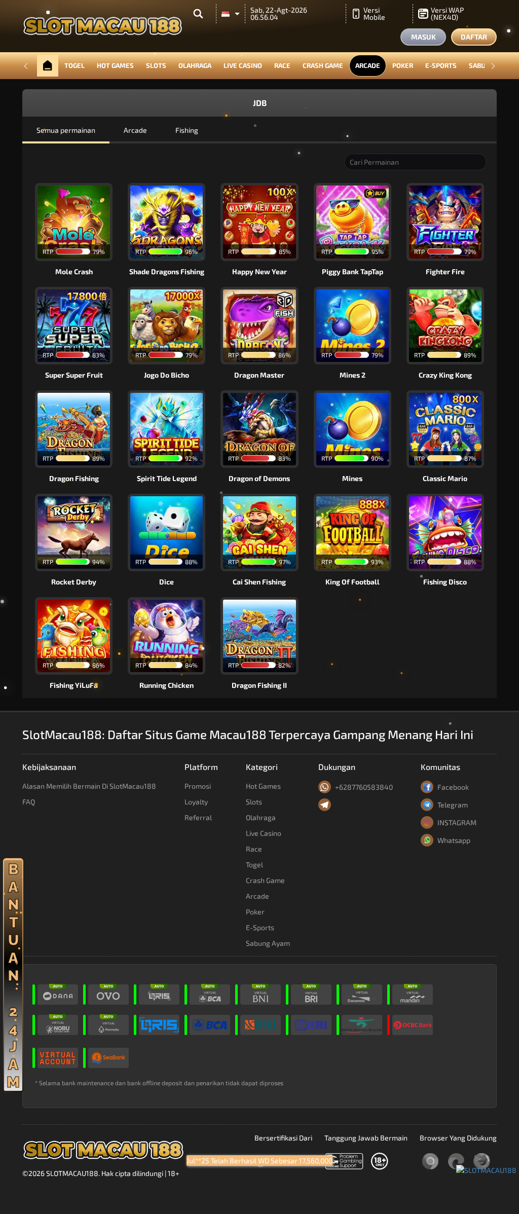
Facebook (453, 787)
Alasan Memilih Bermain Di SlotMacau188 (89, 786)
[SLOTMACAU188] (486, 1169)
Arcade (367, 65)
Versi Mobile (374, 13)
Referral (198, 817)
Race (282, 65)
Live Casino (243, 65)
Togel (74, 65)
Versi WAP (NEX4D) (447, 13)
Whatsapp (453, 840)
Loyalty (196, 801)
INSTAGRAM (456, 822)
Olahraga (194, 65)
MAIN (80, 221)
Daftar (474, 36)
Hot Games (115, 65)
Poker (402, 65)
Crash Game (323, 65)
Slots (156, 65)
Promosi (197, 786)
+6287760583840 (364, 787)
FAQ (28, 801)
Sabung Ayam (268, 943)
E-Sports (441, 65)
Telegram (452, 804)
